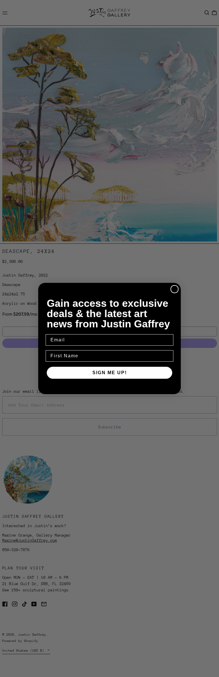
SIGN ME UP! (109, 372)
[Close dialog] (174, 289)
